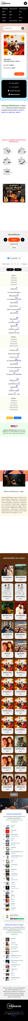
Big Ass (12, 905)
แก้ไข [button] (10, 417)
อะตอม (12, 971)
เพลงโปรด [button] (18, 417)
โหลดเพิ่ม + (14, 794)
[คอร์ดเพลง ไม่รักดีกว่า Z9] (8, 939)
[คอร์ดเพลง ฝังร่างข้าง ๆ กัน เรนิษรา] (7, 608)
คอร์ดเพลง (5, 9)
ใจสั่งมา (12, 838)
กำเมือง (4, 17)
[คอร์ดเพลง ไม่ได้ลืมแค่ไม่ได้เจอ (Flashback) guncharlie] (8, 979)
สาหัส (12, 891)
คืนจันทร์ (13, 826)
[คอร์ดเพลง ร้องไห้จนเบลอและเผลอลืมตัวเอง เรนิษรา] (21, 741)
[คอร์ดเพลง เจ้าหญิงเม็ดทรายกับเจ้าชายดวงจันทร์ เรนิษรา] (7, 684)
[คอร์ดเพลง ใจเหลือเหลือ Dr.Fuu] (8, 870)
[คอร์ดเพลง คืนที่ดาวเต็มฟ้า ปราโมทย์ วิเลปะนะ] (8, 835)
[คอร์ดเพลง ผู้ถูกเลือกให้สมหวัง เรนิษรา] (21, 646)
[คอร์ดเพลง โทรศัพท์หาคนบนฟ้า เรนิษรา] (7, 589)
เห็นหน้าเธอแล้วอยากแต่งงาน (7, 578)
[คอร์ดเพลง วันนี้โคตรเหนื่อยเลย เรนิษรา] (7, 722)
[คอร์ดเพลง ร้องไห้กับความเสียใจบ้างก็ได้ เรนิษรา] (21, 665)
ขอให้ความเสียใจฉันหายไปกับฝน (20, 768)
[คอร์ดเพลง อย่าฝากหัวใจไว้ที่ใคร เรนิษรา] (21, 684)
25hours (13, 910)
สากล (20, 11)
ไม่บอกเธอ (13, 886)
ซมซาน (12, 860)
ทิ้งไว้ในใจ (13, 903)
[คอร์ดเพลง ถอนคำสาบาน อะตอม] (8, 970)
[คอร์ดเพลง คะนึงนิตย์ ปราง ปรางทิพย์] (8, 944)
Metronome (5, 264)
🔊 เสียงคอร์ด (13, 258)
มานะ (12, 878)
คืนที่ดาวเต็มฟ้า (14, 834)
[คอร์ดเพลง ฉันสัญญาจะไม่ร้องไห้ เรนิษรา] (21, 779)
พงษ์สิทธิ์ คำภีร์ (14, 879)
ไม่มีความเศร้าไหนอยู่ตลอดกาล (20, 711)
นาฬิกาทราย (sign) (15, 843)
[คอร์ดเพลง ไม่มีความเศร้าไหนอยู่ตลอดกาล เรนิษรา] (21, 703)
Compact (24, 264)
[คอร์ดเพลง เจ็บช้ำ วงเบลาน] (8, 974)
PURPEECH (13, 853)
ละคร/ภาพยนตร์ (13, 20)
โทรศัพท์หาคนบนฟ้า (7, 597)
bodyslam (13, 884)
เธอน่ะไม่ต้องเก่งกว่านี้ (7, 635)
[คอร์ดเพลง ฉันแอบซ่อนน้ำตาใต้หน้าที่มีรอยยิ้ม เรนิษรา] (21, 627)
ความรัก (13, 882)
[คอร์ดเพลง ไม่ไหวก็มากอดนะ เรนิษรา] (7, 703)
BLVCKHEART (14, 962)
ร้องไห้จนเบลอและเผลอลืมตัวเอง (21, 749)
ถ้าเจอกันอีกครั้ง (14, 951)
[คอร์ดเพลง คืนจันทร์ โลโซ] (8, 827)
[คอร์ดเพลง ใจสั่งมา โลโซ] (8, 840)
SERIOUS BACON (15, 957)
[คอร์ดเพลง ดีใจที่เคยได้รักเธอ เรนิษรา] (21, 570)
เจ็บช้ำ (12, 973)
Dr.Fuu (12, 871)
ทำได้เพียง (13, 908)
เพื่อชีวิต (4, 14)
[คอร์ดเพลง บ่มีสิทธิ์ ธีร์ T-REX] (8, 896)
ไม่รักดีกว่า (13, 938)
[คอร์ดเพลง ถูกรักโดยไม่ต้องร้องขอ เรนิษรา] (21, 589)
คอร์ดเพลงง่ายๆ (13, 9)
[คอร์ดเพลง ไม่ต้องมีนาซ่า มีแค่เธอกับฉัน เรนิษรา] (7, 760)
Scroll (18, 269)
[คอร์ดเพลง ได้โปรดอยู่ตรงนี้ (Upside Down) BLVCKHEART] (8, 961)
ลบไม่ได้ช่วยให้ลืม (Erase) (17, 856)
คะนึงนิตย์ (13, 942)
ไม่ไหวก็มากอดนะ (7, 711)
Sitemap (14, 1015)
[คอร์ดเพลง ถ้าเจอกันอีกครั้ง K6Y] (8, 952)
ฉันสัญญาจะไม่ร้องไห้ (21, 787)
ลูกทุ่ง (10, 14)
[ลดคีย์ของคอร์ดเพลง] (5, 240)
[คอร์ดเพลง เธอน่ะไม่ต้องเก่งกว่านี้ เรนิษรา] (7, 627)
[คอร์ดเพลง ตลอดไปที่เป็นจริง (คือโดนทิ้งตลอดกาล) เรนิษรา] (21, 722)
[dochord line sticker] (14, 916)
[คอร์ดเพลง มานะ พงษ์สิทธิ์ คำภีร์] (8, 879)
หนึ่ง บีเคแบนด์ (14, 875)
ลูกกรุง (20, 17)
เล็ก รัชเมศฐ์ (13, 948)
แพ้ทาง (12, 899)
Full (10, 269)
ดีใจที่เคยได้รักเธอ (20, 577)
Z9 (11, 940)
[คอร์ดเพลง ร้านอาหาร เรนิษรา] (7, 646)
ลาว (10, 17)
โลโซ (12, 827)
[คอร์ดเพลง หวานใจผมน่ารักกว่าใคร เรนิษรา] (21, 608)
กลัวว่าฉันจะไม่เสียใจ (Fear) (17, 851)
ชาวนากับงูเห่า (14, 864)
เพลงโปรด (20, 74)
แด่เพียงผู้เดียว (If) (15, 964)
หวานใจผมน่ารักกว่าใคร (20, 616)
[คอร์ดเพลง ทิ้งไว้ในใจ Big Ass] (8, 905)
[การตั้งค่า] (25, 3)
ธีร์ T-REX (13, 897)
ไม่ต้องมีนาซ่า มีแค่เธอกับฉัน (7, 768)
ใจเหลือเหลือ (14, 869)
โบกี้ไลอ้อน (13, 845)
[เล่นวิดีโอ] (14, 480)
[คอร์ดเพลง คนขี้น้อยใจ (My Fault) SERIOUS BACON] (8, 957)
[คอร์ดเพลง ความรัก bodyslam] (8, 883)
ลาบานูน (12, 901)
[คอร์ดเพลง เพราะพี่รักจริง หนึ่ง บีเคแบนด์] (8, 875)
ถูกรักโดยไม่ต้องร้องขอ (20, 597)
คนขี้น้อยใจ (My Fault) (16, 955)
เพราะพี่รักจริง (14, 873)
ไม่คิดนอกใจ (13, 830)
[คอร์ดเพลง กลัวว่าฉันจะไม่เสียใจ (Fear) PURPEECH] (8, 853)
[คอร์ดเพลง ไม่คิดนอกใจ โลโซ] (8, 831)
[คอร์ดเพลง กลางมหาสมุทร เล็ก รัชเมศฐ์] (8, 948)
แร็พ (10, 11)
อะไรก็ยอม (13, 847)
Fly (11, 866)
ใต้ (19, 14)
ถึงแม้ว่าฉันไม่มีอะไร (7, 787)
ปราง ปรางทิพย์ (14, 944)
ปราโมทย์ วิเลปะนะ (15, 836)
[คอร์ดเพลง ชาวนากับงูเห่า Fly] (8, 866)
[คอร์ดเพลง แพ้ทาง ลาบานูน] (8, 900)
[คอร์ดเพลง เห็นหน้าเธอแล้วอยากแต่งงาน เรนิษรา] (7, 570)
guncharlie (13, 979)
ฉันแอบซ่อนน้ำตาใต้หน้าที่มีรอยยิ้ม (20, 635)
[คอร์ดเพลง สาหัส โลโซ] (8, 892)
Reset (14, 248)
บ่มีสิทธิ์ (12, 895)
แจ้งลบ (22, 1014)
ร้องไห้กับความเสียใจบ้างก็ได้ (21, 673)
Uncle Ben (13, 966)
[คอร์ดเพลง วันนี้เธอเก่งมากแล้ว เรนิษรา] (7, 741)
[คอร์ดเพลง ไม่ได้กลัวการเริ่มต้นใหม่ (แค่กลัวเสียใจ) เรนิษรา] (7, 665)
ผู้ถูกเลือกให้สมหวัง (20, 654)
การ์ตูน (4, 20)
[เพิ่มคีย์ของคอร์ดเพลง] (22, 240)
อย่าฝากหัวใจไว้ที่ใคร (20, 692)
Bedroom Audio (15, 888)
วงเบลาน (13, 975)
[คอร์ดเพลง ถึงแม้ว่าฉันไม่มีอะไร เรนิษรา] (7, 779)
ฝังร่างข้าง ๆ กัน (7, 615)
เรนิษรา (12, 65)
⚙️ (19, 258)
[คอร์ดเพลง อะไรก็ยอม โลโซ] (8, 848)
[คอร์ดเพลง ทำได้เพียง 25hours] (8, 909)
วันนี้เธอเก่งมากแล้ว (7, 749)
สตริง (3, 11)
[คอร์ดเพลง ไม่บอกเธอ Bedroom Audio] (8, 888)
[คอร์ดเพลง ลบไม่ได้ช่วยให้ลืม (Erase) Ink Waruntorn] (8, 857)
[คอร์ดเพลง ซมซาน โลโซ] (8, 861)
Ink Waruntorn (14, 857)
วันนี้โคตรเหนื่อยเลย (7, 730)
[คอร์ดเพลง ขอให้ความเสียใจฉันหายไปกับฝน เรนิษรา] (21, 760)
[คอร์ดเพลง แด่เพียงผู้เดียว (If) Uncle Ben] (8, 966)
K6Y (12, 953)
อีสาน (20, 20)
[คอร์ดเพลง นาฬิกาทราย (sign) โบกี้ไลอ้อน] (8, 844)
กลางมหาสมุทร (14, 947)
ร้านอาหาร (7, 653)
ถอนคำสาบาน (14, 969)
